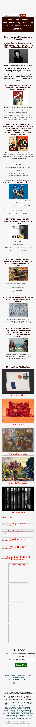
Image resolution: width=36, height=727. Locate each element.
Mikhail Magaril (18, 546)
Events (17, 19)
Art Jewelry (27, 26)
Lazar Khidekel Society (11, 22)
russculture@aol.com (18, 677)
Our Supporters (15, 26)
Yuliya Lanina (18, 523)
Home (10, 19)
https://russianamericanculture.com (18, 679)
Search (22, 15)
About (30, 22)
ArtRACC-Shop (18, 29)
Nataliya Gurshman (18, 531)
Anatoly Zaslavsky (18, 483)
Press (24, 22)
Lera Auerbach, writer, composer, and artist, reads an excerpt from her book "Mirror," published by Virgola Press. (18, 45)
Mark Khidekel (18, 424)
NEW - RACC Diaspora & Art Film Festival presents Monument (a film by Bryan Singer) (18, 221)
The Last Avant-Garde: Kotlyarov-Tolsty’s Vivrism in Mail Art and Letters (18, 182)
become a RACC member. (24, 718)
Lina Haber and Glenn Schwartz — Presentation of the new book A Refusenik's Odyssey (18, 87)
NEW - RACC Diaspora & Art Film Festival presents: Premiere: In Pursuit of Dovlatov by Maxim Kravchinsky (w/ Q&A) (18, 262)
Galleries (25, 19)
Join (6, 26)
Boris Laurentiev (18, 539)
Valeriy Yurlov (18, 395)
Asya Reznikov (18, 512)
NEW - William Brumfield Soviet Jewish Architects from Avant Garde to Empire (18, 299)
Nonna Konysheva (18, 453)
